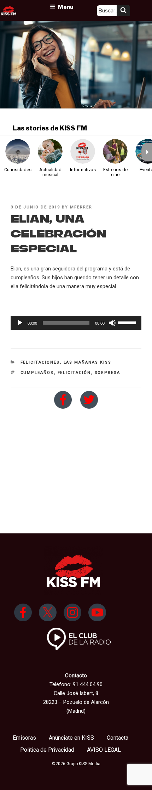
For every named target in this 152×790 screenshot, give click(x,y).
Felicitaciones (40, 362)
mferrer (81, 207)
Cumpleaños (37, 372)
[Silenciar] (112, 322)
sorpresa (108, 372)
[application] (76, 323)
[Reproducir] (19, 322)
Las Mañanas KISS (88, 362)
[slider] (128, 322)
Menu (65, 7)
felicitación (74, 372)
